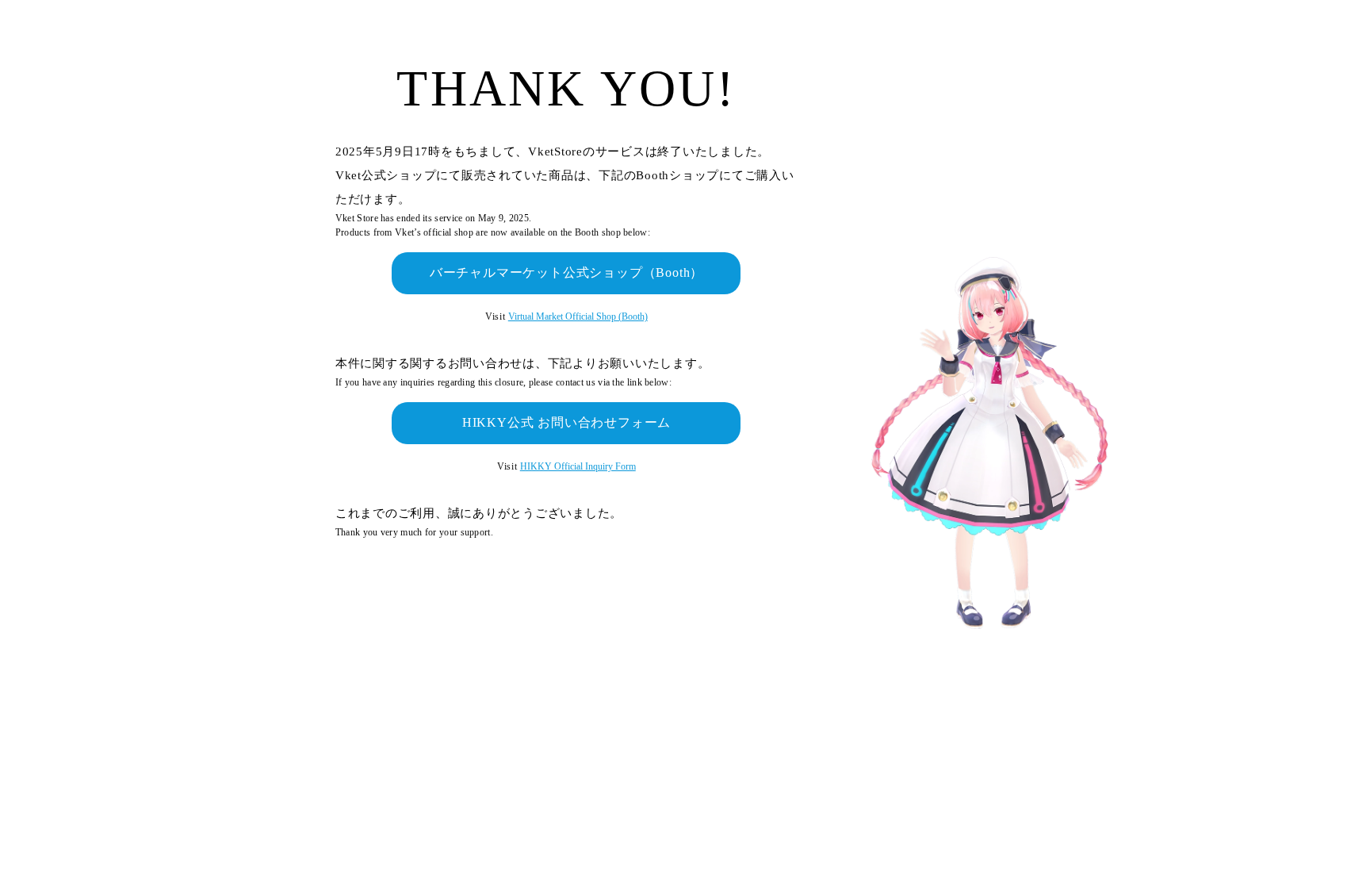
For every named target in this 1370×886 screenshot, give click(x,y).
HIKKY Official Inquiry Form (578, 466)
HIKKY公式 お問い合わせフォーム (566, 422)
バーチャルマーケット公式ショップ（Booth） (566, 272)
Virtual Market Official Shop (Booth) (578, 316)
